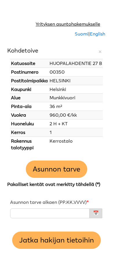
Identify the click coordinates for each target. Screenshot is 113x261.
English (97, 34)
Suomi (81, 34)
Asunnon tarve (56, 169)
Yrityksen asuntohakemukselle (68, 24)
